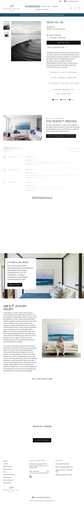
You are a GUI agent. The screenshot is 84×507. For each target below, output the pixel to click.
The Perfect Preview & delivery (64, 83)
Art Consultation (32, 6)
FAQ (4, 472)
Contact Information (9, 474)
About (56, 6)
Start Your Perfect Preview (61, 136)
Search (5, 461)
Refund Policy (7, 483)
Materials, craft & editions (63, 72)
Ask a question (64, 94)
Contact (5, 463)
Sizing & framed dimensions (64, 78)
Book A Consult (7, 469)
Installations (42, 9)
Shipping (49, 29)
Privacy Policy (7, 477)
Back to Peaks (43, 440)
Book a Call (15, 284)
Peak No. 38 (12, 409)
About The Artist (8, 466)
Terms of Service (8, 480)
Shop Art (46, 6)
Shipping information (63, 89)
